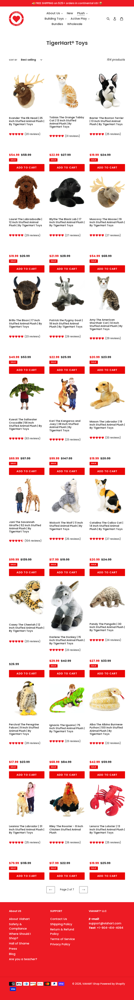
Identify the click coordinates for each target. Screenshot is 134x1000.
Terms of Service (62, 939)
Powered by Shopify (112, 983)
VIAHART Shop (91, 983)
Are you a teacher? (23, 959)
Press (13, 949)
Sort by (13, 59)
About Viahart (19, 919)
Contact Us (58, 919)
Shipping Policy (61, 924)
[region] (67, 3)
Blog (12, 954)
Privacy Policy (60, 944)
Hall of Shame (19, 943)
